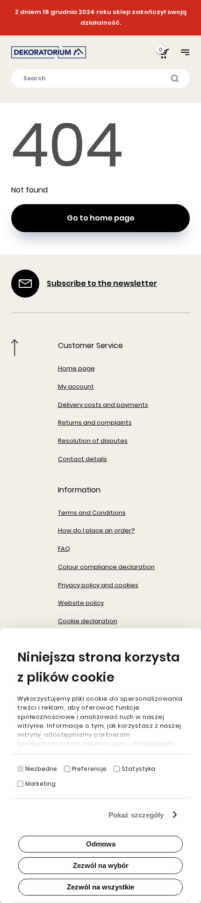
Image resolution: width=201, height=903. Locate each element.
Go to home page (101, 218)
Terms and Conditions (92, 512)
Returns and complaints (95, 422)
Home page (76, 368)
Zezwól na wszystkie (100, 887)
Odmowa (100, 844)
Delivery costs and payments (103, 404)
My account (76, 386)
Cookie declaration (87, 621)
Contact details (82, 459)
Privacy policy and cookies (98, 585)
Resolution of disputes (93, 440)
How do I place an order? (96, 530)
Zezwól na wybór (101, 865)
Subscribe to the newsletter (102, 283)
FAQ (64, 548)
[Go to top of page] (14, 347)
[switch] (67, 768)
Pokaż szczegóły (136, 815)
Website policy (81, 602)
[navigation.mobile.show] (185, 52)
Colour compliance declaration (106, 566)
